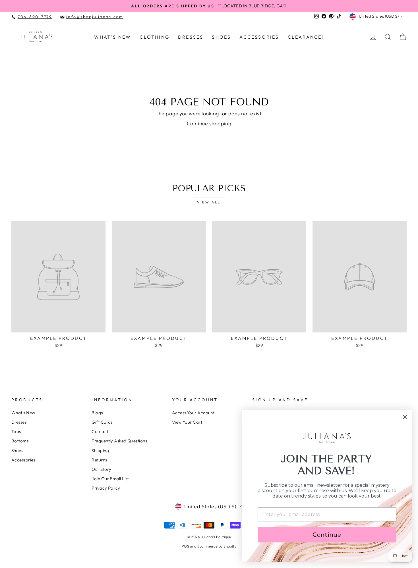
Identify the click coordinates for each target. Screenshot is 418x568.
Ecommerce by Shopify (216, 546)
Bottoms (19, 441)
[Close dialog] (405, 417)
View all (209, 202)
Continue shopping (209, 123)
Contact (100, 431)
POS (185, 546)
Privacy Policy (106, 488)
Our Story (101, 469)
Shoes (221, 37)
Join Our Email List (110, 478)
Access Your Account (193, 412)
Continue (327, 534)
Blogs (97, 412)
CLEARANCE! (306, 37)
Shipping (100, 450)
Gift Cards (102, 422)
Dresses (190, 37)
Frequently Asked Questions (119, 441)
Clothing (154, 37)
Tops (16, 431)
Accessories (259, 37)
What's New (112, 37)
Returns (99, 460)
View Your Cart (187, 422)
